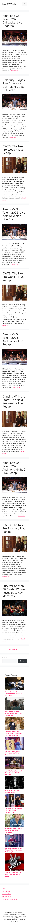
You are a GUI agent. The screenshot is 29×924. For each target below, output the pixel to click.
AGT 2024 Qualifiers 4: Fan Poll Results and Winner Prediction (13, 753)
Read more (14, 71)
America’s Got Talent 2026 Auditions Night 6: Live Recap (14, 468)
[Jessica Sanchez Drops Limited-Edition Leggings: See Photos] (14, 683)
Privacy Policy (6, 896)
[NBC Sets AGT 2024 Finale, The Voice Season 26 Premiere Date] (14, 800)
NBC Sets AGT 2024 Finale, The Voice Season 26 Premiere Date (14, 810)
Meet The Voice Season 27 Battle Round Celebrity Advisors (13, 772)
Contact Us (6, 891)
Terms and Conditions (9, 899)
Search (4, 658)
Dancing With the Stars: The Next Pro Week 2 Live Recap (13, 401)
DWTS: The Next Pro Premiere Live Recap (13, 528)
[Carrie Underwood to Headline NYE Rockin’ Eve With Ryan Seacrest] (14, 723)
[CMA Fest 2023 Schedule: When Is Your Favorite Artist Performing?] (14, 840)
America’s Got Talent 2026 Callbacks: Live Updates (12, 20)
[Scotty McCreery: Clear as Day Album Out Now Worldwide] (14, 820)
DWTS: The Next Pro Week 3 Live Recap (13, 277)
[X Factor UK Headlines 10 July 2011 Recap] (14, 782)
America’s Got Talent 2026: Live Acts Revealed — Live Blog (13, 214)
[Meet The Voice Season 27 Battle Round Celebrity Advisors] (14, 763)
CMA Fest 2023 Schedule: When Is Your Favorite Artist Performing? (14, 850)
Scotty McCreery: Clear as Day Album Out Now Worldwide (13, 830)
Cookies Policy (7, 894)
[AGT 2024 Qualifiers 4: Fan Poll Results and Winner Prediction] (14, 743)
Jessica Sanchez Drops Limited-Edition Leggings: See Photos (13, 693)
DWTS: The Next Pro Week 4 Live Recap (13, 150)
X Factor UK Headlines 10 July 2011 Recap (13, 791)
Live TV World (9, 4)
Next (14, 649)
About (4, 888)
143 (10, 649)
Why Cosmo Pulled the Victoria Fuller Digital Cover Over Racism (14, 713)
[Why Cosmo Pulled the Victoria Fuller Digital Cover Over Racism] (14, 703)
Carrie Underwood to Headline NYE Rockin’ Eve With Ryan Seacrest (13, 733)
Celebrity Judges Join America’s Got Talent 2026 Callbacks (13, 85)
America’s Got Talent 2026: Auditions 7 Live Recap (12, 339)
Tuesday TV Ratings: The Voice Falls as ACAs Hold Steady (13, 874)
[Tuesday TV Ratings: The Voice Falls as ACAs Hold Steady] (14, 862)
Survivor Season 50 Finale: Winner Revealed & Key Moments (13, 591)
